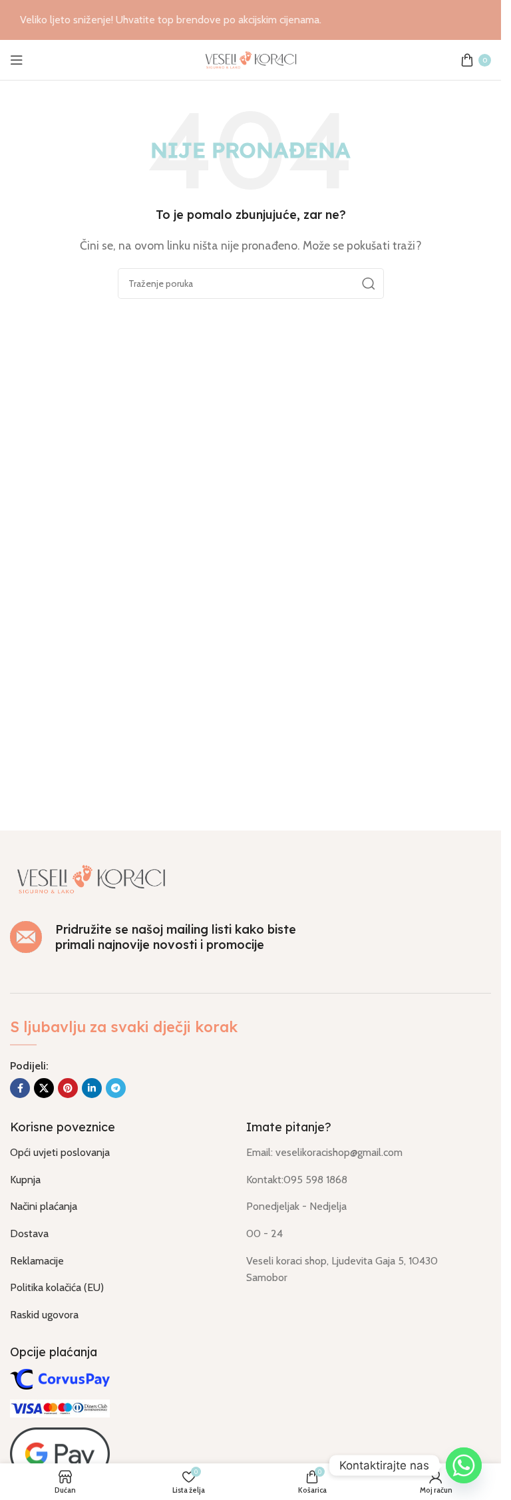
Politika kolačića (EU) (57, 1287)
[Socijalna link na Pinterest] (68, 1088)
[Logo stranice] (251, 59)
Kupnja (25, 1179)
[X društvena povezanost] (44, 1088)
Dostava (29, 1233)
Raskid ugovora (44, 1314)
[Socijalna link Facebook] (20, 1088)
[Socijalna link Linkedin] (92, 1088)
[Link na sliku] (91, 878)
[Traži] (368, 283)
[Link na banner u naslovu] (250, 20)
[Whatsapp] (464, 1465)
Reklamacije (37, 1260)
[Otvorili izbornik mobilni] (16, 60)
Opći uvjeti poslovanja (60, 1152)
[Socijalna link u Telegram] (116, 1088)
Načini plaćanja (43, 1206)
